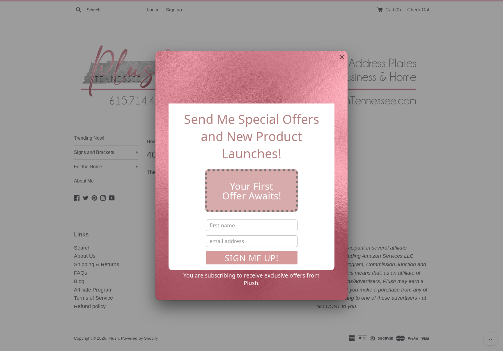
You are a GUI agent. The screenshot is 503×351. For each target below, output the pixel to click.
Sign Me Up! (252, 258)
